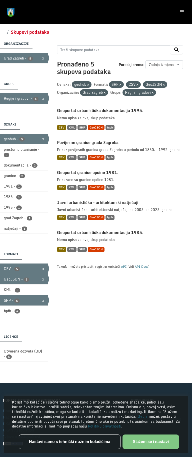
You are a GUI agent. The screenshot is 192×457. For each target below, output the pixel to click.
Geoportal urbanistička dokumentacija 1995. (100, 110)
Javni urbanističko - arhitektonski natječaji (97, 202)
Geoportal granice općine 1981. (87, 172)
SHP (82, 127)
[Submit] (176, 49)
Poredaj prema (131, 65)
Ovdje (143, 416)
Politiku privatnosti (105, 426)
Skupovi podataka (30, 32)
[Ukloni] (88, 84)
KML (72, 127)
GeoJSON (96, 127)
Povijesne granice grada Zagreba (87, 142)
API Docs (141, 266)
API (124, 266)
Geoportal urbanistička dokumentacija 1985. (100, 232)
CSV (61, 127)
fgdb (110, 127)
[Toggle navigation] (182, 10)
